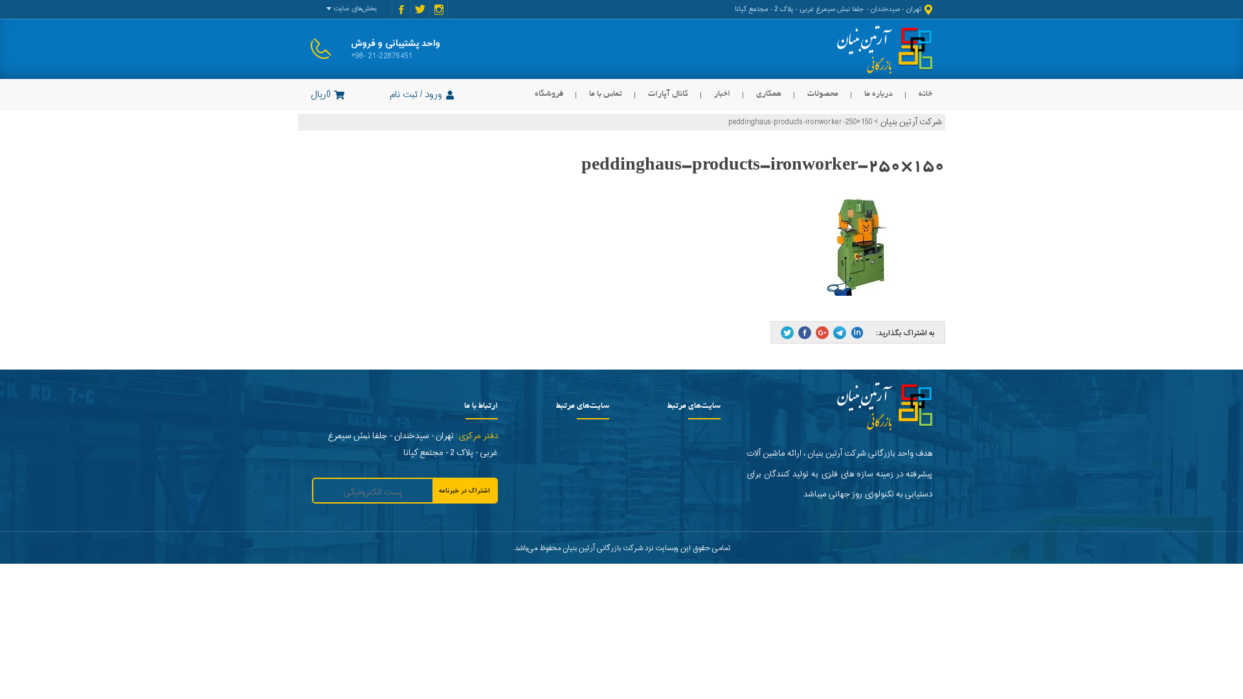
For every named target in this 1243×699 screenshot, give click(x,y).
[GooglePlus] (822, 333)
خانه (925, 94)
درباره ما (878, 94)
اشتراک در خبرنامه (464, 491)
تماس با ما (605, 94)
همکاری (768, 94)
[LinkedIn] (857, 333)
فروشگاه (549, 94)
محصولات (822, 94)
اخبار (722, 94)
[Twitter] (787, 333)
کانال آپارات (668, 94)
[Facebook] (804, 333)
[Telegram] (839, 333)
